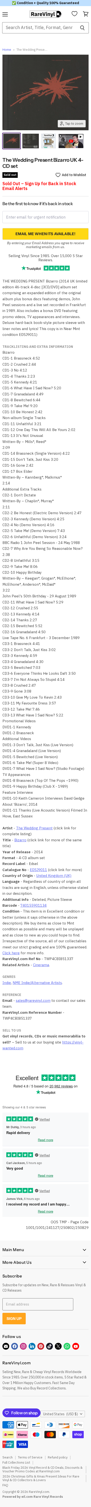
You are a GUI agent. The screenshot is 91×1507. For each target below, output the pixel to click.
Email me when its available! (45, 233)
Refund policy (57, 1457)
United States (60, 1414)
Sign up (14, 1318)
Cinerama (41, 965)
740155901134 (33, 905)
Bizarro (20, 840)
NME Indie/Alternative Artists (37, 982)
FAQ (5, 1485)
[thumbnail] (48, 141)
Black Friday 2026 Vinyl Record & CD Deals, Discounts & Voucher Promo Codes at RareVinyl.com (42, 1469)
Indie (6, 982)
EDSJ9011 (38, 869)
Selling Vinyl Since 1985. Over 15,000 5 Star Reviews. (45, 257)
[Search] (82, 27)
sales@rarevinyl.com (33, 1000)
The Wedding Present (34, 828)
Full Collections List (16, 1462)
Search (7, 1457)
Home (6, 50)
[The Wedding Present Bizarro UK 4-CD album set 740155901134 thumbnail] (31, 141)
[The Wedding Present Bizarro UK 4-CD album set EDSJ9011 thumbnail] (11, 141)
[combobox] (39, 27)
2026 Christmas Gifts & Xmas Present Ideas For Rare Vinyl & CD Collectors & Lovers (40, 1478)
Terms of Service (30, 1457)
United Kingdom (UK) (53, 875)
